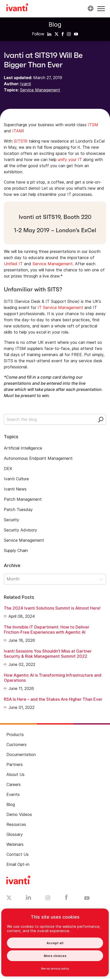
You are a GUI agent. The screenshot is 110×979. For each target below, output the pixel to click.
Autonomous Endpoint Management (38, 458)
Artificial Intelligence (23, 448)
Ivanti (25, 83)
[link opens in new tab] (49, 33)
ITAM (17, 130)
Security (11, 519)
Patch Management (23, 499)
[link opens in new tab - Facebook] (66, 898)
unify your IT (70, 159)
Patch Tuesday (18, 509)
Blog (55, 24)
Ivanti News (15, 489)
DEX (8, 468)
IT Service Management (60, 307)
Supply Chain (16, 550)
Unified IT (13, 263)
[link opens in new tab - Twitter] (9, 898)
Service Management (40, 89)
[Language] (89, 8)
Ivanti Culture (16, 478)
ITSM (93, 124)
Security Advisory (20, 530)
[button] (101, 8)
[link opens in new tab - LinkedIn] (28, 898)
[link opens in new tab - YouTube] (87, 898)
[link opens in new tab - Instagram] (47, 898)
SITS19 (20, 141)
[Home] (17, 8)
